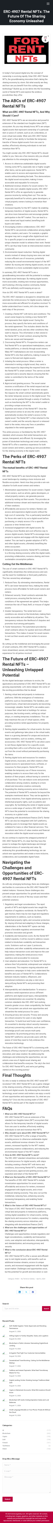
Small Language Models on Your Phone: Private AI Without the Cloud (29, 1411)
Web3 (17, 1279)
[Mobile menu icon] (48, 3)
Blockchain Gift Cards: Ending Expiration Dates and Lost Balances (29, 1401)
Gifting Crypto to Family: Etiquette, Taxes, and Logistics (28, 1336)
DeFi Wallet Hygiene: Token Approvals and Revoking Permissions (27, 1327)
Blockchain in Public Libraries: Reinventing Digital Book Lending (28, 1344)
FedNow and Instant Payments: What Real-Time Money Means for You (28, 1371)
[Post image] (4, 1327)
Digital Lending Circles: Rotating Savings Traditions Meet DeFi (29, 1381)
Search (5, 1304)
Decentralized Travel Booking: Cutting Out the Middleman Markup (29, 1362)
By (28, 1279)
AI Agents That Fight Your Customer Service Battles (27, 1353)
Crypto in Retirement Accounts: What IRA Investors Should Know (29, 1391)
